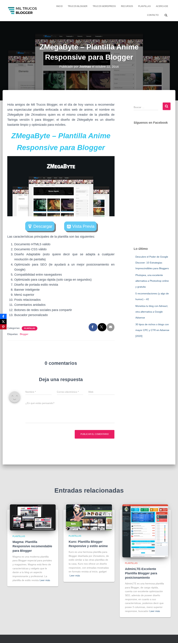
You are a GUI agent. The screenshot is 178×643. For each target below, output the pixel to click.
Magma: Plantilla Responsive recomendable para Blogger (32, 546)
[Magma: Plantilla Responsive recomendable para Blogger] (33, 517)
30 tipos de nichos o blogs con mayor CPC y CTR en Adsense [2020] (152, 330)
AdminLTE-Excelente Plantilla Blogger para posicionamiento (141, 573)
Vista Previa (83, 226)
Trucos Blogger (77, 6)
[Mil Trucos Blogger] (23, 10)
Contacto (153, 15)
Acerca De (162, 6)
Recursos (127, 6)
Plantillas (144, 6)
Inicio (59, 6)
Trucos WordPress (104, 6)
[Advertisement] (152, 189)
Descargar (42, 226)
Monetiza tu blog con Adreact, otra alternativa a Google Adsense (151, 312)
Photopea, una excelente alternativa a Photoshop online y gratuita (152, 281)
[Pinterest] (3, 326)
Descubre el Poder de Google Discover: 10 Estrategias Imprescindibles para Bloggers (152, 262)
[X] (3, 321)
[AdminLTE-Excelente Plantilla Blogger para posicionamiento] (145, 530)
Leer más (45, 580)
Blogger (24, 334)
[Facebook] (3, 316)
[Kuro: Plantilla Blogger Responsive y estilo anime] (89, 517)
